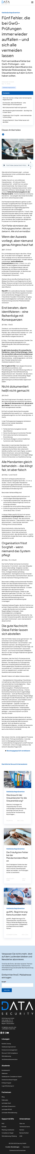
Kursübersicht (6, 1070)
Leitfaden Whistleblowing (9, 1112)
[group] (17, 165)
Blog (3, 1097)
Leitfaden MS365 (7, 1109)
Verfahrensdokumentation (10, 1059)
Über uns (22, 1123)
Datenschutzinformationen (18, 1150)
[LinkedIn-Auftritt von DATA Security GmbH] (1, 1033)
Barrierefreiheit (24, 1133)
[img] (28, 165)
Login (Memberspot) (8, 1086)
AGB (20, 1136)
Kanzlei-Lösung (6, 1043)
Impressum (26, 1147)
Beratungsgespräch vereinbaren (18, 751)
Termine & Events (24, 1126)
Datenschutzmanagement (9, 1050)
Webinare (4, 1073)
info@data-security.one (9, 1027)
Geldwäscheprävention (9, 87)
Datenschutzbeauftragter (9, 1079)
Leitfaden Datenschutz (8, 1106)
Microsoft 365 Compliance (10, 1053)
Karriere (21, 1130)
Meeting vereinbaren (8, 1130)
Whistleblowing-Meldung (9, 1136)
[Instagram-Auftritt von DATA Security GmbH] (6, 1033)
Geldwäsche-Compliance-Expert (12, 1076)
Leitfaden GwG (6, 1103)
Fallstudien (5, 1100)
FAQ (3, 1123)
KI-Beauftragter (6, 1083)
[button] (4, 165)
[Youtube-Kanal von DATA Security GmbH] (8, 1033)
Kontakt (4, 1126)
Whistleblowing (6, 1056)
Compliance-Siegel (7, 1133)
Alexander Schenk (8, 82)
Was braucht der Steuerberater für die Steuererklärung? (16, 798)
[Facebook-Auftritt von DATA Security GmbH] (3, 1033)
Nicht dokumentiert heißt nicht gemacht (15, 107)
